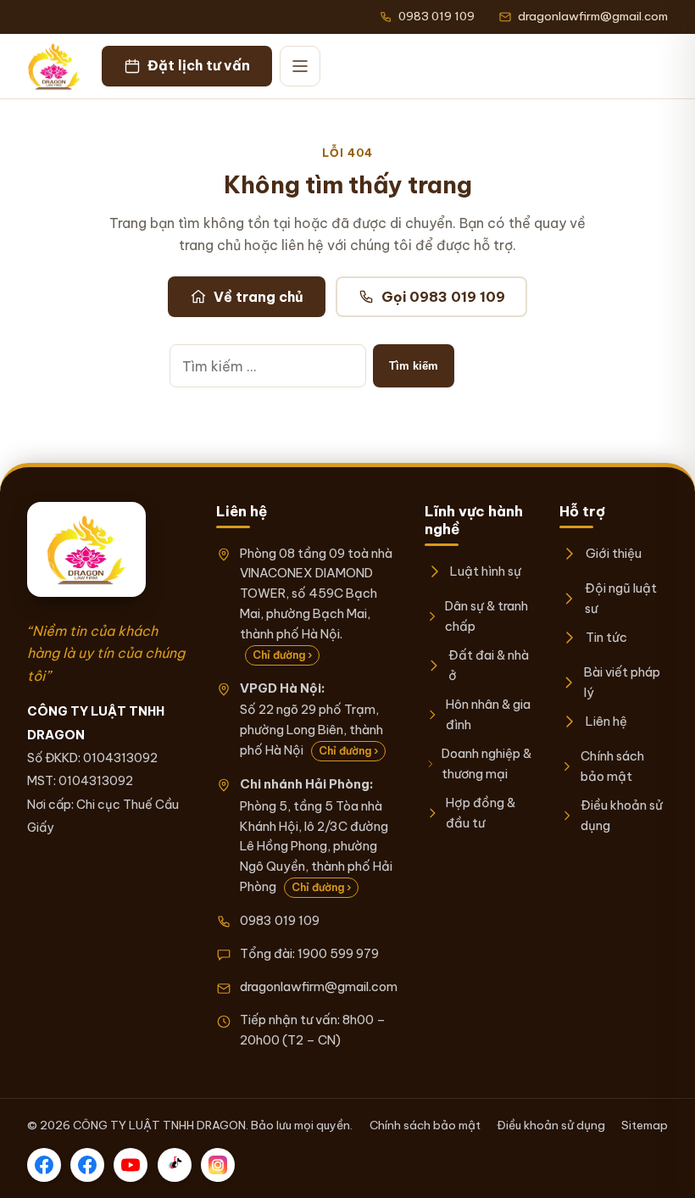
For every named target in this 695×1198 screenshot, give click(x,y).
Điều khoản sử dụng (622, 815)
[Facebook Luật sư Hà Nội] (87, 1165)
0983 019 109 (280, 920)
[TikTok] (175, 1165)
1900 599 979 (338, 953)
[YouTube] (130, 1165)
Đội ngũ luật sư (621, 598)
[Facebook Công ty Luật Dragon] (44, 1165)
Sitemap (644, 1125)
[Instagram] (218, 1165)
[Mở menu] (300, 66)
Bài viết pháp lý (622, 682)
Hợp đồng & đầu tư (480, 812)
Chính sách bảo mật (612, 766)
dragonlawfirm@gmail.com (319, 986)
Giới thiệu (613, 553)
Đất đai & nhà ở (488, 665)
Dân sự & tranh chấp (486, 616)
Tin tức (606, 637)
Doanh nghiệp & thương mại (486, 763)
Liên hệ (606, 721)
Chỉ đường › (282, 655)
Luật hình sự (485, 571)
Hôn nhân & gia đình (488, 714)
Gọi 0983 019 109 (443, 296)
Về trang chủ (258, 296)
